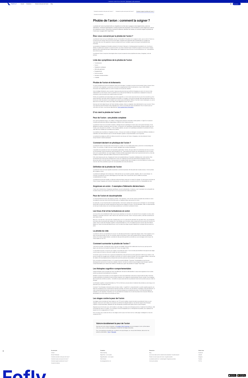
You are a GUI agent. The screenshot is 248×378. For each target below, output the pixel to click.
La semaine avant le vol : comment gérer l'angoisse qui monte (162, 358)
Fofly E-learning (103, 352)
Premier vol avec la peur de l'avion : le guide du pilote (161, 356)
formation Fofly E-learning (122, 326)
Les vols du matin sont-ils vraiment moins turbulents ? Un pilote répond (164, 354)
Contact (52, 352)
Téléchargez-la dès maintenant (133, 1)
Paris (109, 332)
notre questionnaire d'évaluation (125, 107)
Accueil (22, 3)
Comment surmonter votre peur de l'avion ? (103, 11)
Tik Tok (200, 361)
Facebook (200, 352)
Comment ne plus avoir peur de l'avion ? (125, 11)
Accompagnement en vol (105, 361)
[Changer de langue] (231, 4)
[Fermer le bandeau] (246, 1)
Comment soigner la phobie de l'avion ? (145, 11)
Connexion (236, 3)
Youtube (200, 358)
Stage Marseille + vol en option (107, 356)
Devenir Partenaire (55, 354)
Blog (52, 3)
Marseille (114, 332)
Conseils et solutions (98, 14)
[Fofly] (12, 4)
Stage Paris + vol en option (106, 354)
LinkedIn (200, 354)
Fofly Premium (103, 358)
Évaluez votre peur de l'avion (41, 3)
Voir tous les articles (153, 361)
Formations (28, 3)
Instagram (200, 356)
